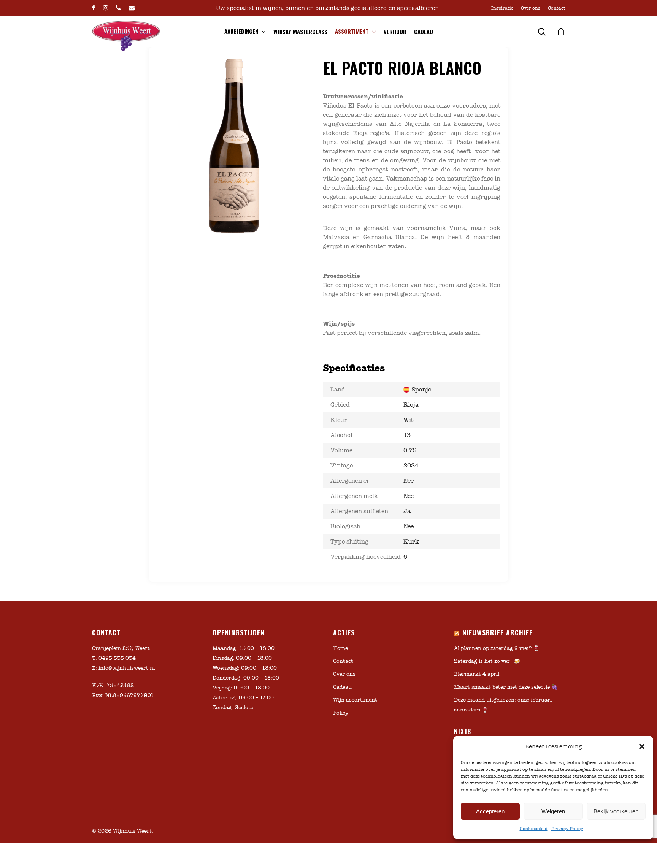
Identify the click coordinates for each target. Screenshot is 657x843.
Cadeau (342, 687)
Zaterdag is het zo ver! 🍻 (487, 661)
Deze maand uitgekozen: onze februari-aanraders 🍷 (503, 705)
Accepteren (490, 811)
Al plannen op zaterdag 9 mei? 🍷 (497, 648)
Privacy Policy (567, 828)
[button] (642, 746)
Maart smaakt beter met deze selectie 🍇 (506, 687)
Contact (343, 661)
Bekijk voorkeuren (616, 811)
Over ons (344, 674)
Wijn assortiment (355, 700)
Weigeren (553, 811)
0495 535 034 (117, 658)
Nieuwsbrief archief (497, 632)
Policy (340, 713)
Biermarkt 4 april (476, 674)
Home (340, 648)
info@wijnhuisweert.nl (126, 668)
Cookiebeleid (534, 828)
